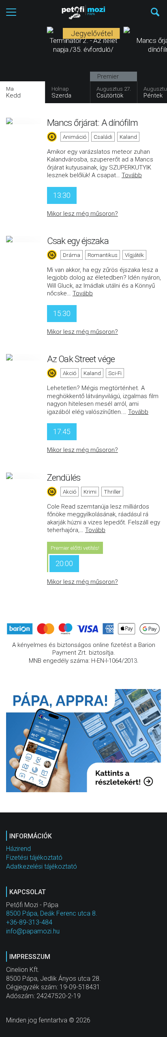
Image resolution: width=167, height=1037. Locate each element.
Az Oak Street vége (81, 359)
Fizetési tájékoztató (34, 857)
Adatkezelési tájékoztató (41, 866)
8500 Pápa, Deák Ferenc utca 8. (51, 913)
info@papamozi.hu (33, 931)
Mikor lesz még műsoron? (82, 213)
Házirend (18, 849)
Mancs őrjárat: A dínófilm (92, 122)
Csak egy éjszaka (78, 240)
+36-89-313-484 (29, 922)
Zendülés (63, 477)
